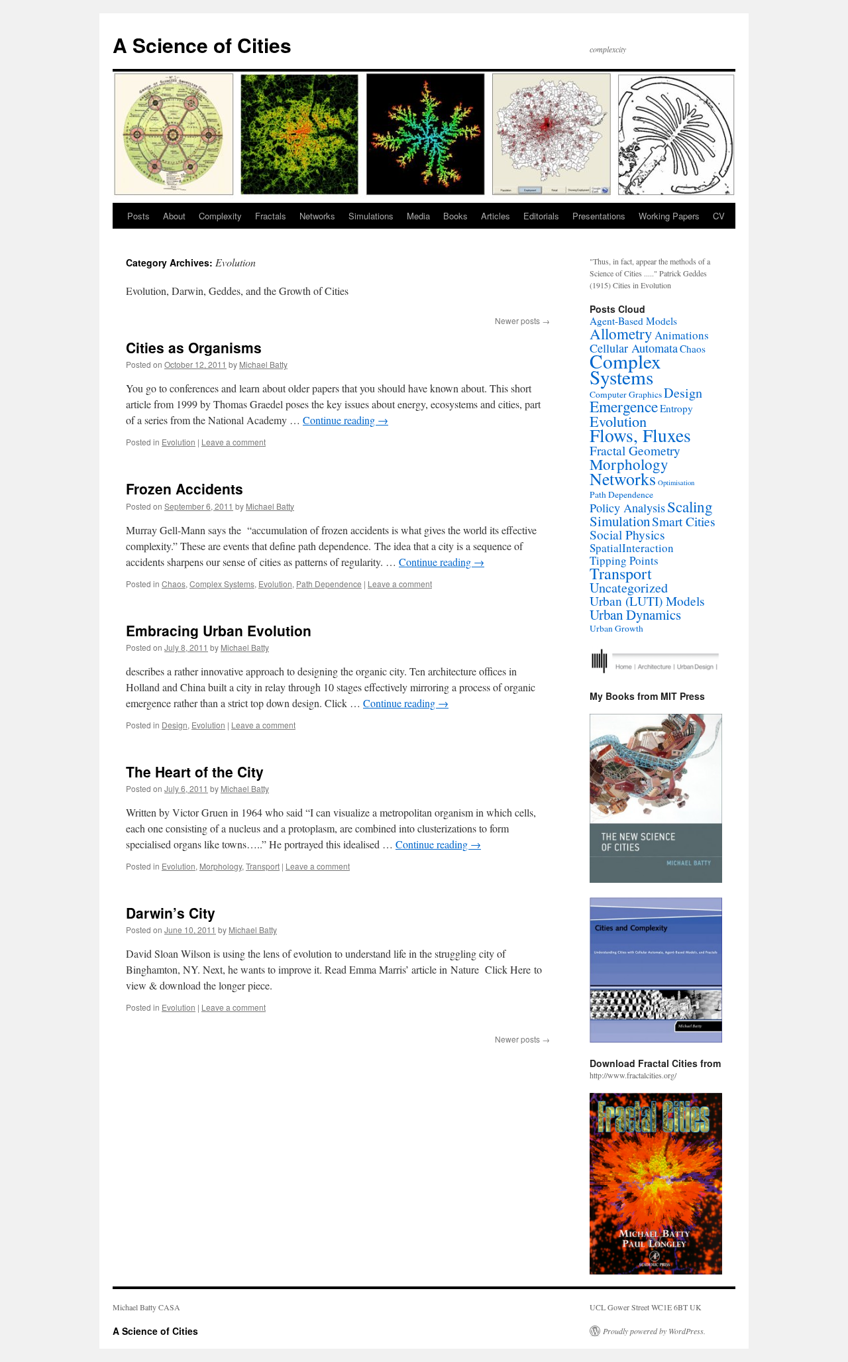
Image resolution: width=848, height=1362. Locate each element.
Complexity (220, 215)
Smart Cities (684, 521)
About (174, 215)
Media (418, 215)
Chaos (174, 583)
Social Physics (627, 534)
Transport (263, 866)
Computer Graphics (626, 394)
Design (174, 724)
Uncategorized (629, 587)
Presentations (598, 215)
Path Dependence (329, 583)
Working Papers (669, 215)
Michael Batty (263, 364)
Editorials (541, 215)
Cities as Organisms (194, 347)
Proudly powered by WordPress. (654, 1331)
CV (719, 215)
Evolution (178, 441)
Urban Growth (616, 628)
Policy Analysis (627, 508)
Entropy (676, 408)
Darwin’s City (170, 913)
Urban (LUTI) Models (647, 601)
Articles (495, 215)
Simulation (620, 521)
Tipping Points (624, 560)
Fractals (270, 215)
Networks (317, 215)
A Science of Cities (202, 44)
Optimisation (676, 482)
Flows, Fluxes (640, 435)
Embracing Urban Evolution (218, 630)
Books (455, 215)
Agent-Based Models (633, 320)
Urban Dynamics (635, 614)
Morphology (220, 866)
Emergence (624, 406)
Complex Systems (221, 583)
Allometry (621, 333)
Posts (138, 215)
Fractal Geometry (635, 450)
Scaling (690, 506)
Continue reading (345, 420)
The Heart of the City (195, 771)
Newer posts (522, 320)
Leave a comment (233, 441)
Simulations (371, 215)
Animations (682, 335)
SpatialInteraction (632, 547)
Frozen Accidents (184, 488)
